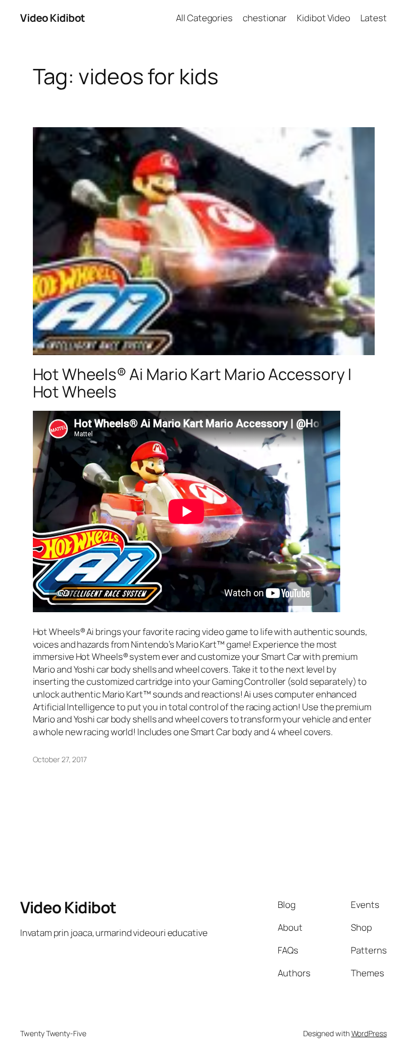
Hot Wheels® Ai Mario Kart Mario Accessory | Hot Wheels (192, 383)
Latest (373, 18)
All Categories (204, 18)
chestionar (265, 18)
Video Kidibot (52, 18)
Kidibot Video (323, 18)
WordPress (369, 1033)
